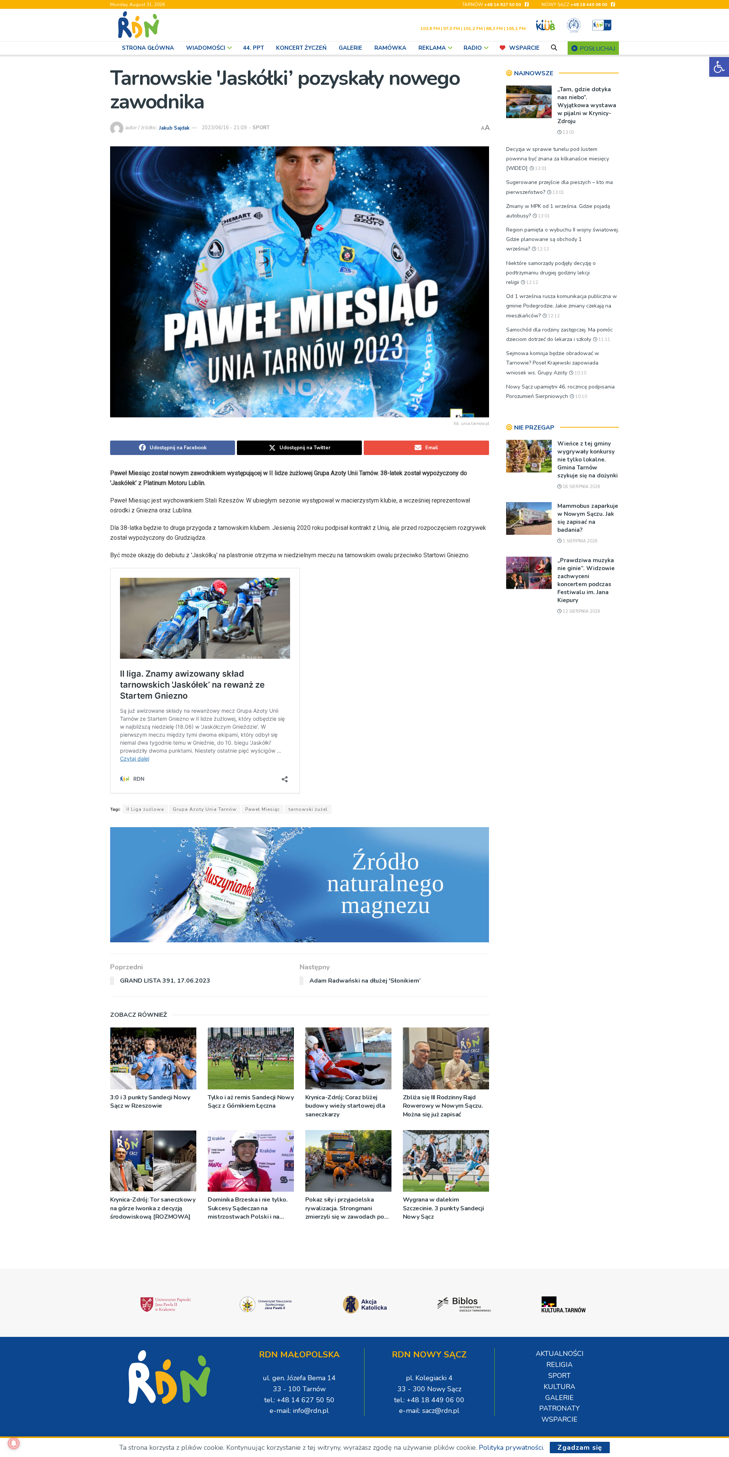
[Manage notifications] (14, 1443)
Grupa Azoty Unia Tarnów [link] (205, 809)
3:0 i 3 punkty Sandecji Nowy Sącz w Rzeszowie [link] (150, 1101)
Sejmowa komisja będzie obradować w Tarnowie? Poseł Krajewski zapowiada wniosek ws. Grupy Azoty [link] (552, 363)
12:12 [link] (542, 249)
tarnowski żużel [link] (308, 809)
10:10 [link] (579, 373)
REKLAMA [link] (432, 48)
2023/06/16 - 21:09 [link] (224, 127)
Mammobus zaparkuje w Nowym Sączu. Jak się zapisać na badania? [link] (587, 518)
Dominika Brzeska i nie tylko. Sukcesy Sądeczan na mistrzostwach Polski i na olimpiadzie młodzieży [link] (248, 1208)
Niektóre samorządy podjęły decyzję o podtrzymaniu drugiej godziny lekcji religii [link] (551, 273)
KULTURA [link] (559, 1386)
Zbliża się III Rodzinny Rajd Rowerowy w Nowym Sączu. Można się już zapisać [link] (443, 1106)
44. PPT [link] (253, 48)
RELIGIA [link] (559, 1364)
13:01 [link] (568, 132)
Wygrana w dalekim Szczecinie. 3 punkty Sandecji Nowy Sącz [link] (443, 1208)
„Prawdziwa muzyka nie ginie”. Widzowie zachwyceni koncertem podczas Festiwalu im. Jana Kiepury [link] (586, 580)
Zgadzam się (579, 1447)
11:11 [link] (603, 339)
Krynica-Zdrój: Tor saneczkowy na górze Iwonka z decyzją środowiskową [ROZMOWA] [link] (153, 1208)
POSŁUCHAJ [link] (596, 48)
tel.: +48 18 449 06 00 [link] (429, 1400)
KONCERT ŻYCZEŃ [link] (301, 48)
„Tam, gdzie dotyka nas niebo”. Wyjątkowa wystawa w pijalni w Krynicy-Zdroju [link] (586, 105)
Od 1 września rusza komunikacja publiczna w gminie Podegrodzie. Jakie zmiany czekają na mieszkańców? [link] (561, 306)
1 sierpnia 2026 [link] (580, 541)
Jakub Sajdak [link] (174, 127)
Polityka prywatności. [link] (511, 1447)
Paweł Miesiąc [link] (262, 809)
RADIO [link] (473, 48)
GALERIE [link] (350, 48)
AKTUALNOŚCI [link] (560, 1353)
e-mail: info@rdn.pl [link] (299, 1410)
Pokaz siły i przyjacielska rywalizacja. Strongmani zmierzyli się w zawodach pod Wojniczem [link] (346, 1208)
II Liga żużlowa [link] (145, 809)
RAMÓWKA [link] (390, 48)
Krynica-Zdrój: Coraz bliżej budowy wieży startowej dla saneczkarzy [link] (345, 1106)
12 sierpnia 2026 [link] (581, 611)
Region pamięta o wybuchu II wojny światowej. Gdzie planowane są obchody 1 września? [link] (562, 239)
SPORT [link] (261, 127)
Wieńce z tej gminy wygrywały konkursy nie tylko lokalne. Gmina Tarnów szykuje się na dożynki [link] (587, 459)
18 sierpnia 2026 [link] (581, 487)
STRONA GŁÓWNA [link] (148, 48)
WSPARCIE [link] (524, 48)
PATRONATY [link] (559, 1408)
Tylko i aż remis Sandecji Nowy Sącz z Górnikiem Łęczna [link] (250, 1101)
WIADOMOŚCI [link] (205, 48)
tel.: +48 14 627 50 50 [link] (299, 1400)
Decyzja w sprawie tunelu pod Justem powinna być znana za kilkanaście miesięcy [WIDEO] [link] (557, 159)
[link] (719, 67)
